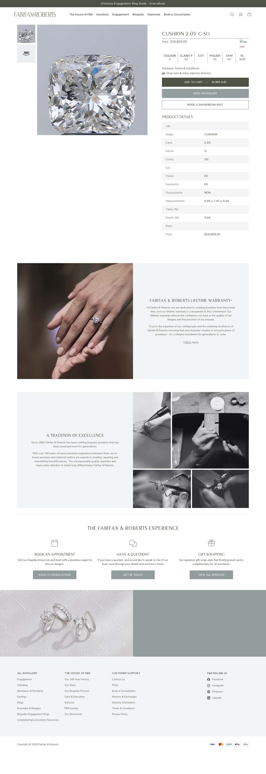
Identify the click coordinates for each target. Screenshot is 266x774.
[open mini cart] (249, 14)
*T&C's (187, 342)
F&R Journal (71, 708)
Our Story (70, 685)
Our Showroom (73, 714)
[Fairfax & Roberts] (35, 14)
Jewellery (102, 14)
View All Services (211, 575)
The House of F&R (81, 14)
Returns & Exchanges (124, 696)
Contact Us (118, 679)
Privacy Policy (120, 714)
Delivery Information (123, 702)
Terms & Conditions (123, 708)
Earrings (22, 696)
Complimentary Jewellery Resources (38, 720)
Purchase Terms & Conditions (180, 68)
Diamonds (153, 14)
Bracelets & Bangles (29, 708)
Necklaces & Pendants (30, 691)
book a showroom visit (205, 104)
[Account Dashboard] (240, 14)
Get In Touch (132, 575)
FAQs (115, 685)
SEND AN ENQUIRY (205, 93)
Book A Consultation (54, 575)
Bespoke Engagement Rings (33, 714)
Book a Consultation (177, 14)
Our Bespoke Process (77, 691)
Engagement (120, 14)
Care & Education (75, 696)
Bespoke (138, 14)
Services (69, 702)
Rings (20, 702)
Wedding (22, 685)
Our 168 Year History (77, 679)
